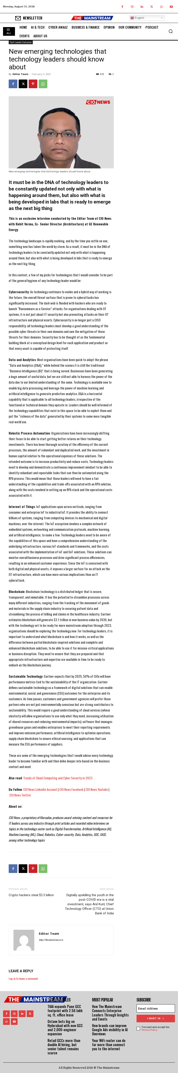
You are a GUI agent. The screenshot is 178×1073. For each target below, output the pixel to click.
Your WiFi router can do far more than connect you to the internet (108, 1044)
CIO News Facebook (71, 789)
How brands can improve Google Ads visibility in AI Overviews (110, 1029)
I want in (153, 1018)
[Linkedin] (142, 6)
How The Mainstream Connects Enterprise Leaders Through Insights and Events (110, 1013)
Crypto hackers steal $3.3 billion (31, 895)
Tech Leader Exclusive (20, 42)
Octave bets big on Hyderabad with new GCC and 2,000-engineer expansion (65, 1028)
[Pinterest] (33, 84)
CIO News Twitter (20, 795)
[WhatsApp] (161, 6)
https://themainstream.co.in (51, 939)
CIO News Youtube (97, 789)
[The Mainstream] (92, 18)
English (139, 18)
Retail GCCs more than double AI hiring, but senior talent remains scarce (64, 1047)
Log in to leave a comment (23, 978)
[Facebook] (122, 6)
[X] (151, 6)
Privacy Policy (149, 1029)
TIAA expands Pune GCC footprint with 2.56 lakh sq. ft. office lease (65, 1010)
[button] (170, 31)
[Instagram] (132, 6)
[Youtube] (171, 6)
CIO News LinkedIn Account (40, 789)
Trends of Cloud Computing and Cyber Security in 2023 (57, 777)
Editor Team (20, 74)
